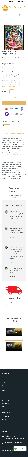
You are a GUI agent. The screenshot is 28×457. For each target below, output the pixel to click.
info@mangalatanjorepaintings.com (13, 444)
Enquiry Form (5, 385)
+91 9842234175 (17, 442)
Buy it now (14, 103)
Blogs (3, 390)
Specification (20, 133)
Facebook (7, 416)
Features (5, 133)
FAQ (3, 406)
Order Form (5, 388)
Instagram (7, 424)
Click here (7, 305)
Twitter (6, 419)
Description (12, 133)
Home (3, 377)
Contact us (5, 382)
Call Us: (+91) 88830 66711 (16, 1)
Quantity (4, 91)
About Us (4, 379)
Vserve (10, 452)
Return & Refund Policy (8, 401)
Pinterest (7, 422)
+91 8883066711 (9, 442)
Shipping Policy (6, 403)
